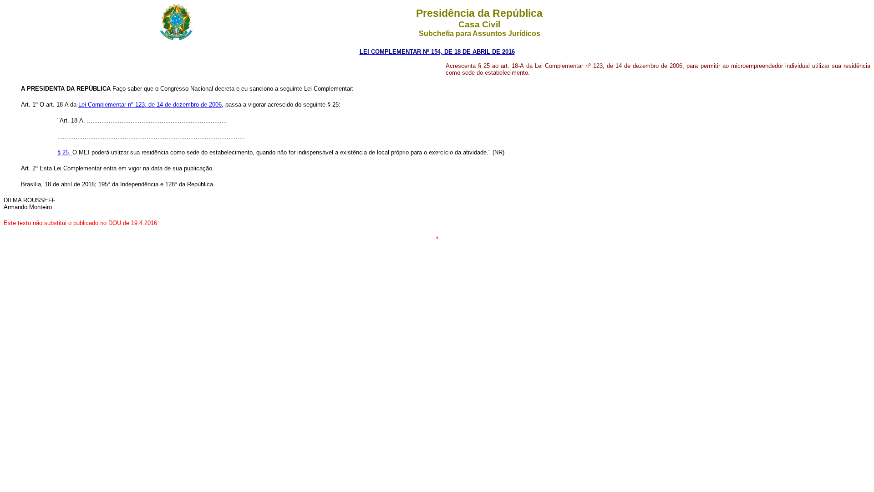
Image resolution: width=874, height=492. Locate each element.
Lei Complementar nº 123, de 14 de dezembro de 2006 (150, 104)
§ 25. (64, 152)
